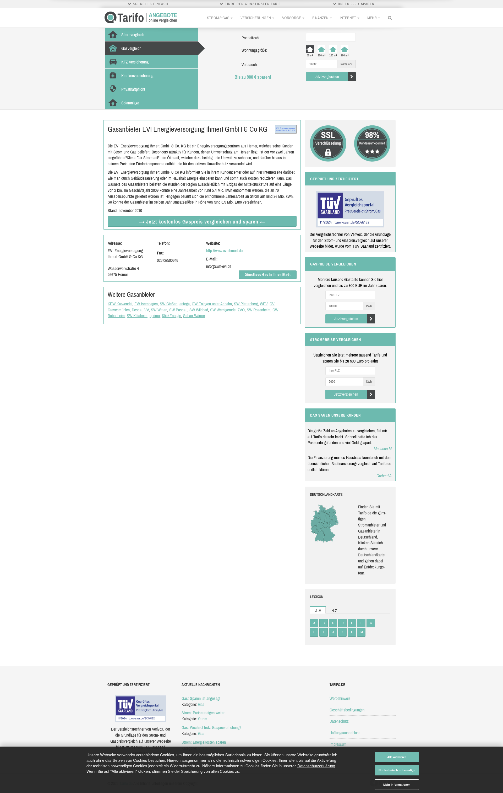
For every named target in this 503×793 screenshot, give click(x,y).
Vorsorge (292, 17)
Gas (201, 704)
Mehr (372, 17)
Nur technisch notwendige (397, 770)
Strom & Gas (218, 17)
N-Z (334, 610)
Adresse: (115, 243)
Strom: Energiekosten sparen (204, 742)
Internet (348, 17)
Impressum (338, 744)
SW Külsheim (137, 315)
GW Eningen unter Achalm (212, 303)
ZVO (241, 309)
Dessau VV (140, 309)
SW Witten (159, 309)
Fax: (160, 253)
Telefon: (163, 243)
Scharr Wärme (194, 315)
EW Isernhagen (146, 303)
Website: (213, 243)
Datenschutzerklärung (316, 765)
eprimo (155, 315)
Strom (202, 718)
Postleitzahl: (251, 37)
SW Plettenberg (246, 303)
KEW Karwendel (120, 303)
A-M (318, 610)
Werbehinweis (340, 698)
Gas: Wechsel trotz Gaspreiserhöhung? (211, 727)
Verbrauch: (250, 64)
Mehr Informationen (397, 784)
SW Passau (178, 309)
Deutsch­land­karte (371, 554)
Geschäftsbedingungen (347, 709)
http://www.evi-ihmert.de (224, 250)
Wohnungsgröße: (254, 50)
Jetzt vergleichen (327, 76)
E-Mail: (211, 259)
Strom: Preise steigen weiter (203, 712)
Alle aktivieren (397, 757)
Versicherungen (256, 17)
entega (184, 303)
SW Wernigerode (223, 309)
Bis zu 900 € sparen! (252, 77)
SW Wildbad (198, 309)
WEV (263, 303)
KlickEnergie (171, 315)
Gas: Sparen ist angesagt (201, 698)
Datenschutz (339, 721)
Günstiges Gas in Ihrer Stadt (268, 274)
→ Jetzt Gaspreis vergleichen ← (202, 222)
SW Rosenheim (258, 309)
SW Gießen (168, 303)
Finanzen (320, 17)
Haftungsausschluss (345, 732)
